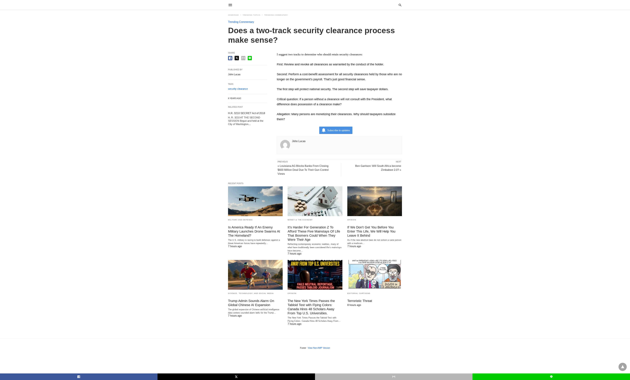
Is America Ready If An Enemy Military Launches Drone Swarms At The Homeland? (254, 231)
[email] (393, 376)
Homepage (233, 15)
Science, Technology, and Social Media (251, 293)
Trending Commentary (276, 15)
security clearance (238, 88)
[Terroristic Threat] (374, 275)
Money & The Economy (300, 220)
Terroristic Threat (359, 301)
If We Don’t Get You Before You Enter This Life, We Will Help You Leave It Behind (371, 231)
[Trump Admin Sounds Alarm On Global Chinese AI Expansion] (255, 275)
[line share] (250, 58)
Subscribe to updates (338, 130)
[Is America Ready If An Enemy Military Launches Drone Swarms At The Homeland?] (255, 201)
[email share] (243, 58)
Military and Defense (240, 220)
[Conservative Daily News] (314, 5)
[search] (400, 5)
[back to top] (623, 367)
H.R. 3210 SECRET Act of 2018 (246, 113)
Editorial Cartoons (358, 293)
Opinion (351, 220)
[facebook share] (230, 58)
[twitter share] (237, 58)
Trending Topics (251, 15)
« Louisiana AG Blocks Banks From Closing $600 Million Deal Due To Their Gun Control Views (303, 170)
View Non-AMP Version (319, 348)
